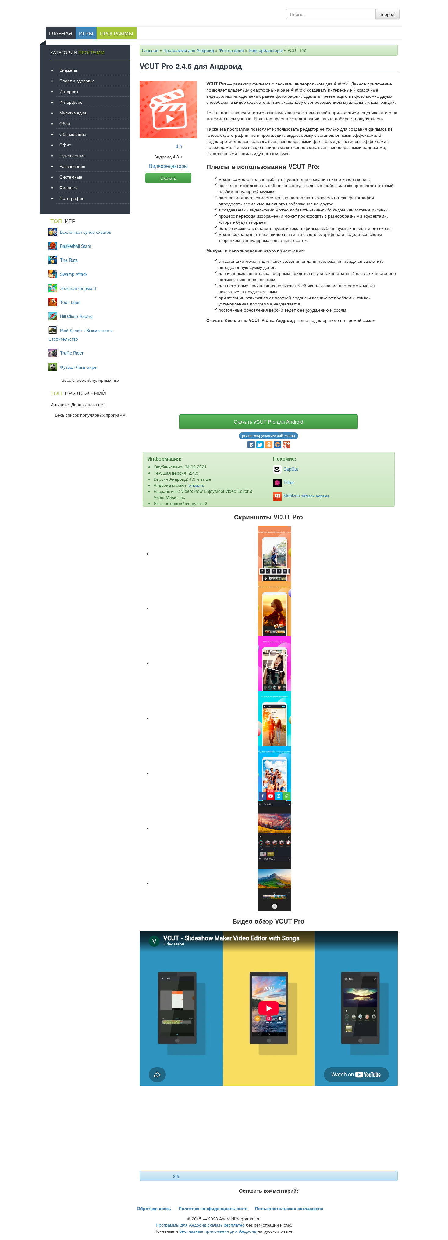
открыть (196, 485)
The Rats (69, 260)
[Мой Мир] (277, 444)
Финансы (68, 187)
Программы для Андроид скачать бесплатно (200, 1225)
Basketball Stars (75, 246)
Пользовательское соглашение (289, 1208)
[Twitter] (260, 444)
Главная (60, 33)
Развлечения (72, 166)
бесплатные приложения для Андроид (217, 1231)
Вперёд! (387, 14)
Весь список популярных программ (90, 415)
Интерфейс (70, 102)
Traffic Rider (72, 353)
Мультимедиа (73, 113)
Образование (72, 134)
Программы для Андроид (188, 50)
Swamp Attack (73, 274)
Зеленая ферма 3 (78, 288)
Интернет (68, 91)
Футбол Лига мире (78, 367)
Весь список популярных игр (90, 380)
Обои (64, 123)
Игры (86, 33)
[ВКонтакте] (251, 444)
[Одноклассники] (268, 444)
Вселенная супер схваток (85, 232)
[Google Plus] (286, 444)
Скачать (168, 178)
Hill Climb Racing (76, 316)
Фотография (231, 50)
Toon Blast (70, 302)
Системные (70, 177)
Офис (65, 145)
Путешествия (72, 155)
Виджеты (68, 70)
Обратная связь (154, 1208)
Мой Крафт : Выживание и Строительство (80, 334)
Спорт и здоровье (77, 81)
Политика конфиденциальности (213, 1208)
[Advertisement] (269, 370)
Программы (116, 33)
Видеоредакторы (266, 50)
